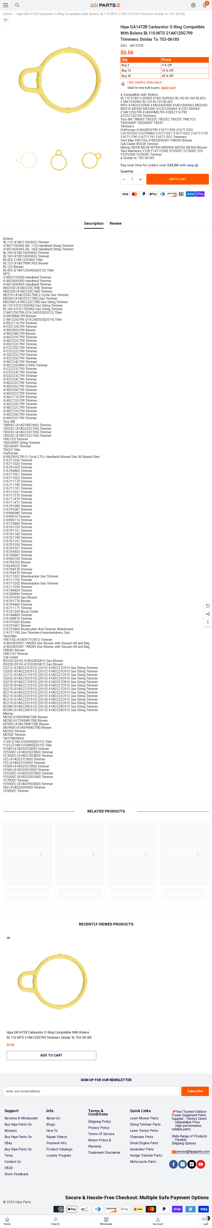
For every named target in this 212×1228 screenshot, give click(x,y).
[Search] (17, 5)
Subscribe (195, 1091)
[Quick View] (8, 938)
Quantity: (127, 171)
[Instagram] (182, 1164)
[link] (27, 890)
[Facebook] (173, 1164)
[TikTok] (191, 1164)
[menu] (5, 5)
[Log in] (193, 5)
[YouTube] (200, 1164)
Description (94, 223)
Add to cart (177, 179)
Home (7, 14)
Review (116, 223)
